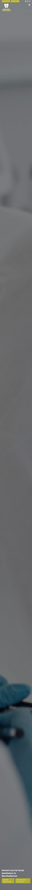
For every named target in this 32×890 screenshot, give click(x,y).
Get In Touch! (6, 1)
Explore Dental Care (7, 880)
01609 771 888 (15, 1)
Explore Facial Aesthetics (21, 880)
